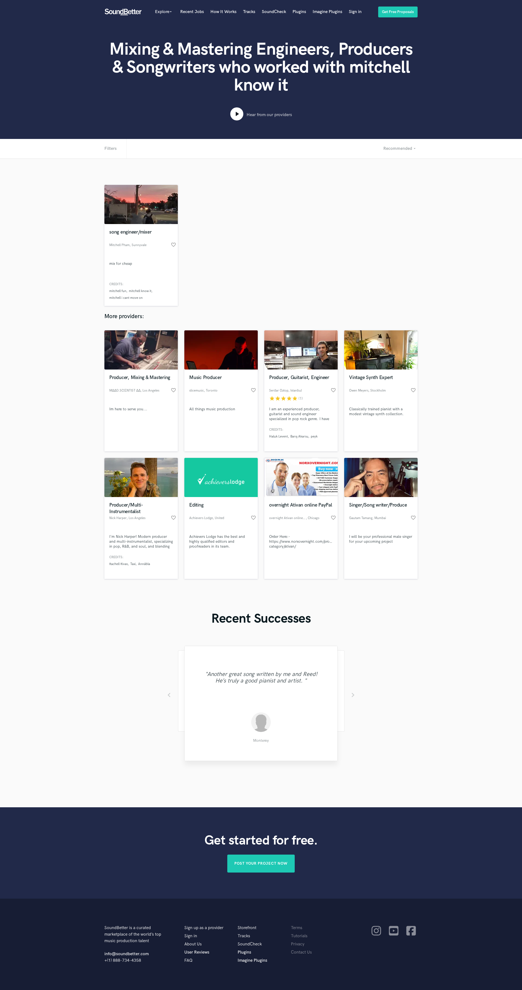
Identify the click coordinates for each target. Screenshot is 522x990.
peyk (314, 437)
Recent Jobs (192, 11)
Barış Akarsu (299, 437)
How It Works (223, 11)
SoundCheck (274, 11)
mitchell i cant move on (126, 298)
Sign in (355, 11)
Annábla (144, 564)
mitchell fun (117, 291)
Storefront (247, 927)
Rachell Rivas (118, 564)
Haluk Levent (278, 437)
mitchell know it (140, 291)
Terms (296, 927)
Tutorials (299, 936)
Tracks (249, 11)
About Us (193, 944)
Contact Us (301, 952)
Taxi (133, 564)
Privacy (297, 944)
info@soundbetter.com (126, 954)
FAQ (188, 960)
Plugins (299, 11)
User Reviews (196, 952)
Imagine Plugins (327, 11)
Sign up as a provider (203, 927)
